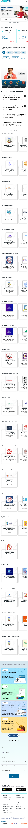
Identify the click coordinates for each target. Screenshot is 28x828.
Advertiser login (20, 797)
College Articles (19, 802)
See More (12, 41)
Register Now (14, 776)
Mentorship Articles (20, 808)
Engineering (8, 30)
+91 (3, 752)
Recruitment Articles (8, 806)
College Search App (7, 812)
